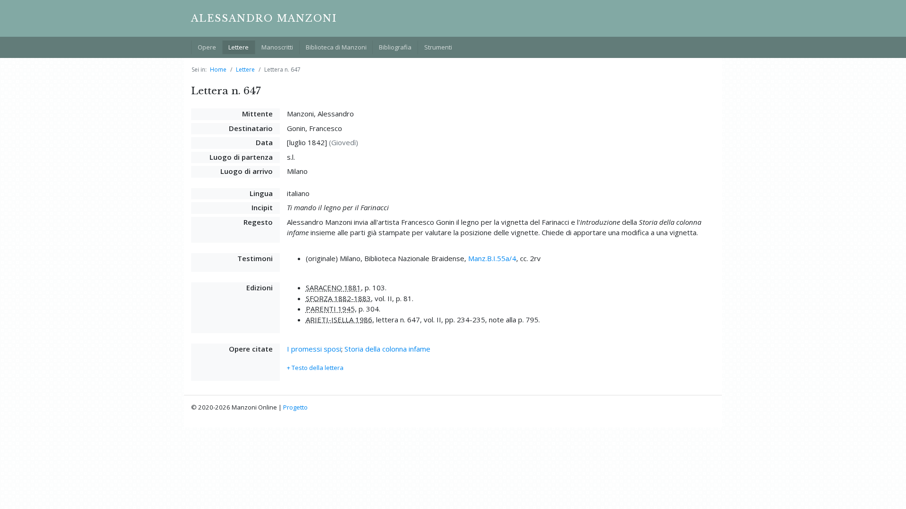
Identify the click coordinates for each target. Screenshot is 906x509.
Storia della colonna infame (387, 348)
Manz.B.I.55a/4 (492, 258)
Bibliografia (395, 47)
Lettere (238, 47)
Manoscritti (277, 47)
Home (218, 70)
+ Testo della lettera (315, 367)
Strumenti (438, 47)
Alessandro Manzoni (264, 18)
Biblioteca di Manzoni (336, 47)
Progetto (295, 407)
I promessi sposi (314, 348)
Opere (207, 47)
